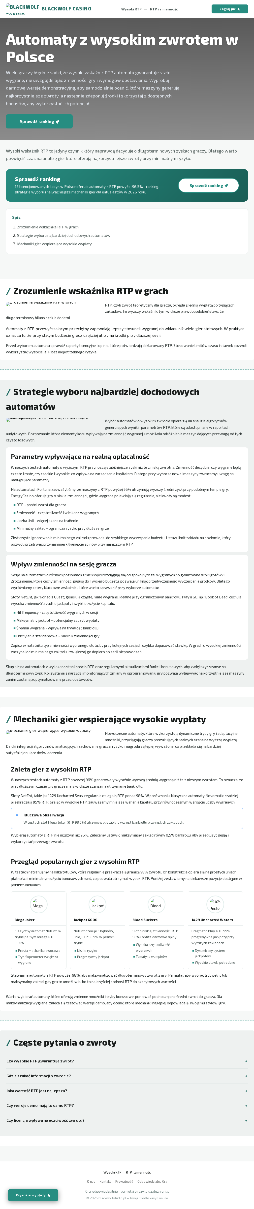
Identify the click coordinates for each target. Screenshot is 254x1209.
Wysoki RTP (131, 9)
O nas (91, 1181)
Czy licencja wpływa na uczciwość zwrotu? (45, 1120)
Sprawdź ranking (37, 121)
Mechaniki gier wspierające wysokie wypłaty (54, 244)
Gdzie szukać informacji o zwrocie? (38, 1075)
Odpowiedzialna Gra (152, 1181)
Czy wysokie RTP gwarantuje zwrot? (40, 1060)
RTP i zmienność (164, 9)
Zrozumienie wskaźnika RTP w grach (48, 227)
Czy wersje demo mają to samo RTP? (40, 1105)
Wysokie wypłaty (31, 1195)
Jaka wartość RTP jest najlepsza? (36, 1090)
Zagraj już (228, 9)
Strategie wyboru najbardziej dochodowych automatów (63, 235)
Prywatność (124, 1181)
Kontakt (105, 1181)
